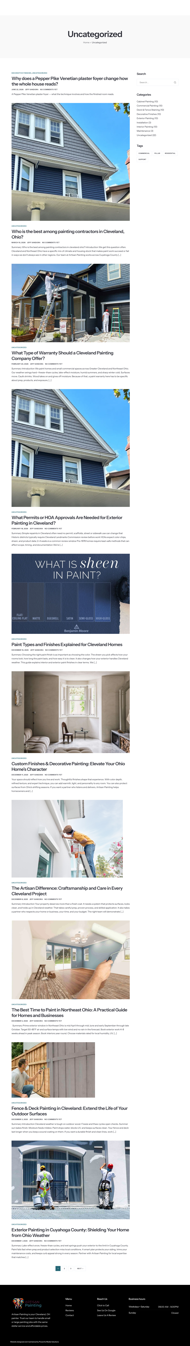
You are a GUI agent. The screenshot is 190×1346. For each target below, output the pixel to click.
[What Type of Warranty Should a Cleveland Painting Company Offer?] (71, 302)
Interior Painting (145, 126)
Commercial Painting (147, 105)
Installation (142, 122)
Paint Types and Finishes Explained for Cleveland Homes (67, 644)
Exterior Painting (145, 118)
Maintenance (143, 130)
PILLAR (157, 153)
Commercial (144, 153)
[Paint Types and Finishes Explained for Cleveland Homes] (71, 593)
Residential (170, 153)
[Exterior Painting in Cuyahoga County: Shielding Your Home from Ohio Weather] (71, 1179)
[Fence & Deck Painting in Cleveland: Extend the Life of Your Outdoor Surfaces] (53, 1069)
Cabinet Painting (145, 101)
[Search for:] (157, 82)
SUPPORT (142, 159)
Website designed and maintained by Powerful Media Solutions (34, 1342)
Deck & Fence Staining (148, 109)
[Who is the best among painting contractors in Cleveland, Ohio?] (71, 161)
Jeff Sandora (31, 89)
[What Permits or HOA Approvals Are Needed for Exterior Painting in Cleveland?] (71, 447)
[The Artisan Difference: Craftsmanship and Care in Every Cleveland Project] (67, 838)
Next (79, 1268)
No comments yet (49, 89)
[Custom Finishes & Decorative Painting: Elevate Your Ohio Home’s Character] (71, 711)
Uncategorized (39, 73)
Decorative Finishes (21, 73)
